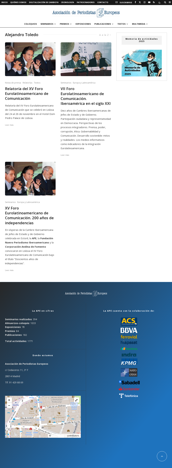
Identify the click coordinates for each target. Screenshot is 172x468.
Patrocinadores (86, 2)
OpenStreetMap (59, 435)
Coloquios (30, 24)
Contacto (102, 2)
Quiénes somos (18, 2)
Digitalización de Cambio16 (43, 2)
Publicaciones (102, 24)
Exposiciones (83, 24)
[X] (139, 2)
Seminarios (46, 24)
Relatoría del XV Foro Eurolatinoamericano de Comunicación (26, 93)
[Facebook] (135, 2)
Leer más (9, 125)
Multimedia (138, 24)
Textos (121, 24)
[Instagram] (144, 2)
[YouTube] (149, 2)
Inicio (4, 2)
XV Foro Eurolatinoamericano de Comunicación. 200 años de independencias (29, 215)
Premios (64, 24)
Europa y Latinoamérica (84, 82)
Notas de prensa (13, 82)
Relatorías (27, 82)
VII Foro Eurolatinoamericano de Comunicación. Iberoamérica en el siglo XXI (86, 96)
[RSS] (154, 2)
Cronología (67, 2)
